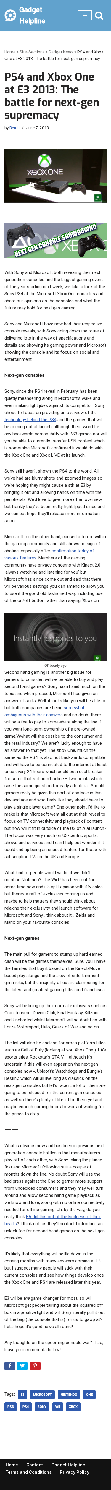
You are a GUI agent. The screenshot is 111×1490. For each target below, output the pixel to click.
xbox (73, 1407)
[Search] (99, 15)
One (89, 1395)
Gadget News (61, 52)
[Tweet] (23, 1367)
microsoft (42, 1395)
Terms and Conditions (29, 1472)
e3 (22, 1395)
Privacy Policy (74, 1472)
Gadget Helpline (68, 1465)
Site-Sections (32, 52)
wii (57, 1407)
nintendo (69, 1395)
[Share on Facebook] (10, 1367)
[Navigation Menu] (85, 15)
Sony (42, 1407)
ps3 (10, 1407)
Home (10, 52)
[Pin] (35, 1367)
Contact (34, 1465)
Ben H (14, 127)
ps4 (25, 1407)
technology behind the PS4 (30, 419)
